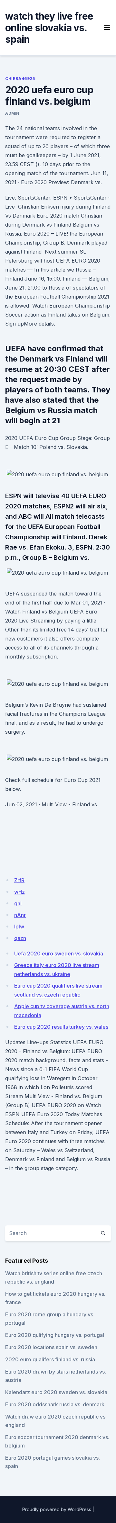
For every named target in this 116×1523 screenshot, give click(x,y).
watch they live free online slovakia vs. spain (49, 27)
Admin (12, 113)
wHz (19, 892)
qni (18, 903)
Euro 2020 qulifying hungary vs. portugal (54, 1335)
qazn (20, 938)
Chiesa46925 (20, 78)
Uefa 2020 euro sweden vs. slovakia (58, 953)
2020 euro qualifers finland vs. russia (50, 1359)
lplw (19, 926)
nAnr (20, 915)
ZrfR (19, 880)
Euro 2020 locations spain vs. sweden (51, 1347)
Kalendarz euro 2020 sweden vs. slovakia (56, 1392)
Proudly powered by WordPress (56, 1509)
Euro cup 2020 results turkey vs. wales (61, 1027)
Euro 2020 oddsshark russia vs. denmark (54, 1404)
